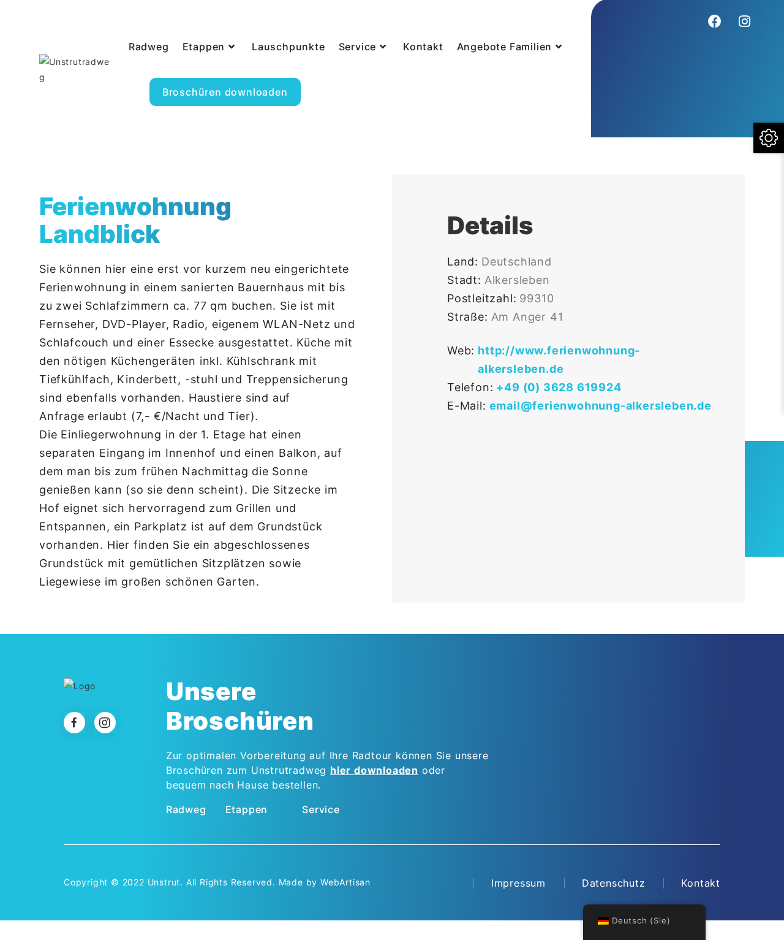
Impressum (518, 883)
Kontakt (700, 883)
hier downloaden (374, 770)
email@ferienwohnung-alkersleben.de (600, 405)
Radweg (186, 809)
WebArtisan (345, 882)
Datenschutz (614, 883)
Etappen (246, 809)
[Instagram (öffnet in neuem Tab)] (743, 21)
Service (321, 809)
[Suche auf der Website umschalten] (319, 78)
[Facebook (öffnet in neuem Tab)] (715, 21)
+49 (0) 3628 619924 (558, 387)
